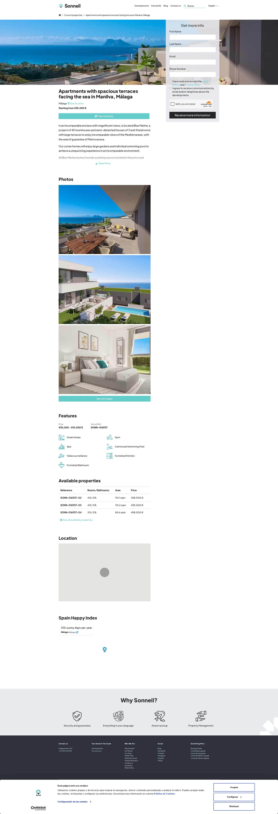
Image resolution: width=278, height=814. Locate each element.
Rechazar (234, 806)
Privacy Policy (192, 84)
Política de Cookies (164, 793)
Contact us (175, 5)
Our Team (128, 753)
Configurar (232, 797)
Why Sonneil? (130, 748)
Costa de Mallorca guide (200, 756)
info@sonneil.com (65, 748)
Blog (165, 5)
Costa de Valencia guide (200, 758)
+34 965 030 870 (65, 751)
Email (172, 56)
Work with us (129, 768)
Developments (142, 5)
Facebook (161, 751)
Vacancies (129, 765)
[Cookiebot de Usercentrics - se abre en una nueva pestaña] (38, 808)
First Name (175, 31)
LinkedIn (161, 753)
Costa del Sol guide (198, 753)
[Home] (60, 15)
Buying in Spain (196, 748)
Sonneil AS (156, 5)
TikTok (160, 760)
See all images (105, 398)
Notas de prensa (131, 758)
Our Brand (128, 751)
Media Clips (129, 756)
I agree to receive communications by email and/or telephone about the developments (193, 92)
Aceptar (234, 787)
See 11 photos (105, 116)
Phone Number (177, 68)
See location (77, 103)
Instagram (161, 756)
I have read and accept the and (190, 83)
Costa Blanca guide (198, 751)
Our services (96, 751)
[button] (213, 6)
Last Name (175, 43)
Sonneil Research (131, 760)
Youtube (161, 758)
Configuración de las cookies (72, 801)
